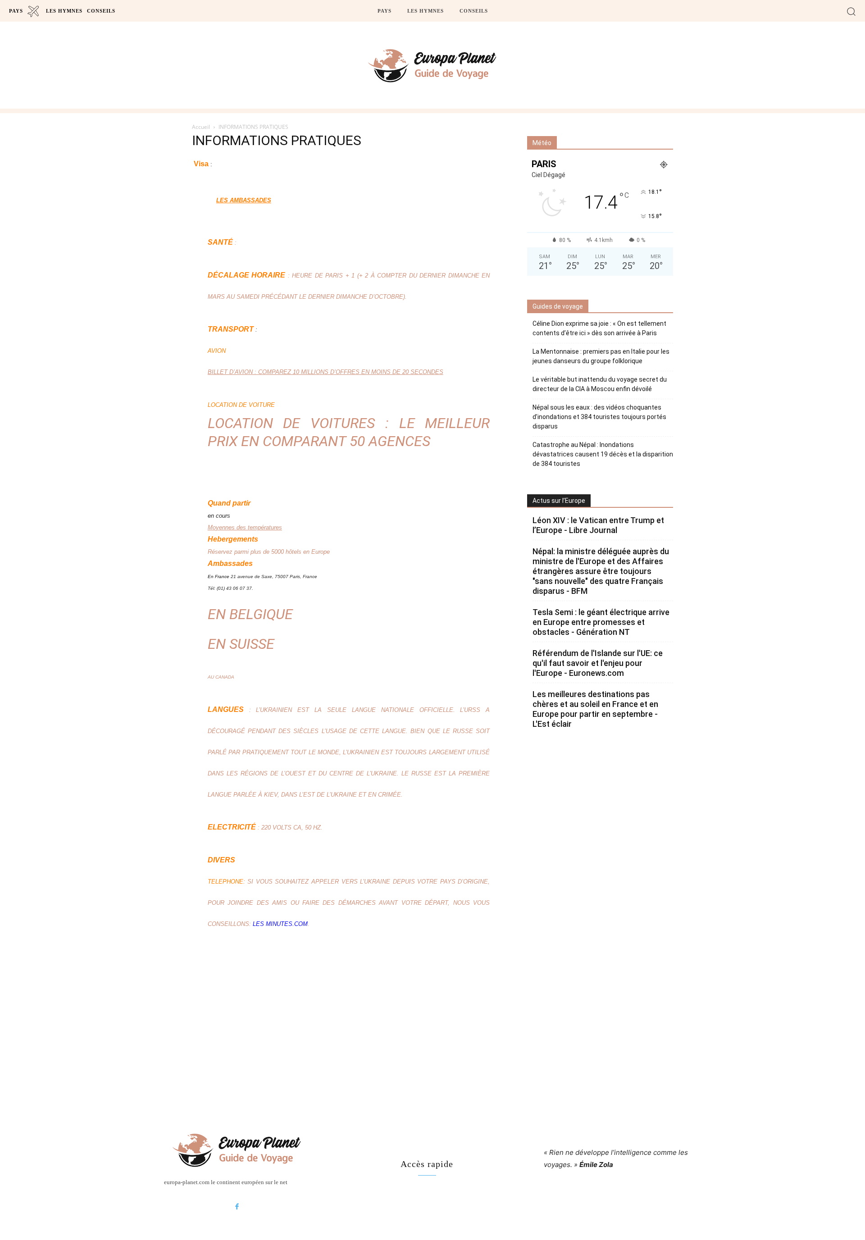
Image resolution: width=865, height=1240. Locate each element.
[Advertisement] (432, 1029)
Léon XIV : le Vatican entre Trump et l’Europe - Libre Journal (598, 525)
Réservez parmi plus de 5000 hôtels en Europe (269, 551)
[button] (851, 11)
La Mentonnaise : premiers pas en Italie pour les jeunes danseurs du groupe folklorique (601, 356)
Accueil (201, 127)
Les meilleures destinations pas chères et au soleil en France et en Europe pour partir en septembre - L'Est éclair (595, 709)
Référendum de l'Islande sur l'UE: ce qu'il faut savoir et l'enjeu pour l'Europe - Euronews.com (598, 663)
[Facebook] (237, 1207)
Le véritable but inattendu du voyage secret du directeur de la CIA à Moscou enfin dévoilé (600, 384)
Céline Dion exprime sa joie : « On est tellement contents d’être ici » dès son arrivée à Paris (599, 328)
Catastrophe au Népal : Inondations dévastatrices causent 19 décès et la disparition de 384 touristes (603, 454)
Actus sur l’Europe (559, 500)
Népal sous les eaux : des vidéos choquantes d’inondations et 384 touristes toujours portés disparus (599, 417)
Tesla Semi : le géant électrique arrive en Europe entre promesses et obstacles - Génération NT (601, 622)
